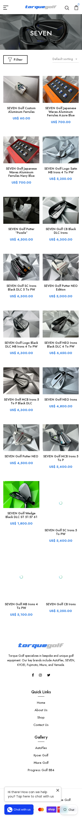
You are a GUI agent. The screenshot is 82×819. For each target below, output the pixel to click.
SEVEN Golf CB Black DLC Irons (61, 231)
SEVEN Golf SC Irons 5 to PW (61, 515)
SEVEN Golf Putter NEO (21, 456)
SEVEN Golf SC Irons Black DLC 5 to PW (21, 288)
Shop (41, 683)
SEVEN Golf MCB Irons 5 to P (60, 458)
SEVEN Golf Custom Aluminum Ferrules (21, 110)
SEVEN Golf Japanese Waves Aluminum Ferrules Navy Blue (21, 172)
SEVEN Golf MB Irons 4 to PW (21, 572)
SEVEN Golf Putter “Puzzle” (21, 231)
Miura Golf (41, 728)
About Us (41, 676)
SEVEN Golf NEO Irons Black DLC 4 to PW (60, 345)
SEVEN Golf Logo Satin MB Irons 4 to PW (60, 170)
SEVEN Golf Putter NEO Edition (61, 288)
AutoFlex (41, 713)
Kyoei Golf (41, 721)
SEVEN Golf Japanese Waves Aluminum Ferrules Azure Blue (60, 112)
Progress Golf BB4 (41, 736)
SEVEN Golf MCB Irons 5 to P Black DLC (21, 401)
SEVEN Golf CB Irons (61, 570)
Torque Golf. (62, 765)
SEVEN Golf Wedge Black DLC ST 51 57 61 (21, 515)
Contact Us (41, 690)
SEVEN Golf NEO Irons (60, 399)
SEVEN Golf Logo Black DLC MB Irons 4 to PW (21, 345)
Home (41, 668)
